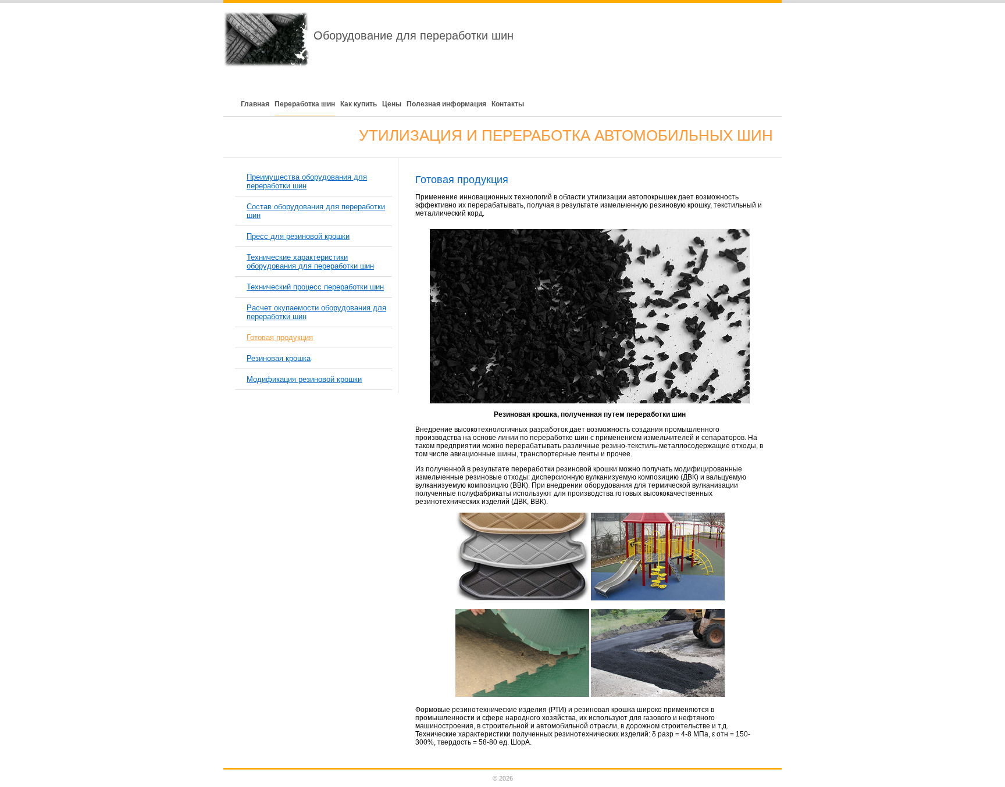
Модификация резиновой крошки (304, 379)
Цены (391, 104)
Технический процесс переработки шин (315, 286)
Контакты (507, 104)
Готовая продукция (280, 337)
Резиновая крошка (279, 358)
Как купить (358, 104)
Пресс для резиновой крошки (298, 236)
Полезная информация (446, 104)
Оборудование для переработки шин (413, 35)
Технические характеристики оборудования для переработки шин (310, 261)
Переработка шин (305, 104)
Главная (255, 104)
